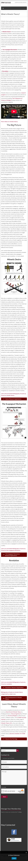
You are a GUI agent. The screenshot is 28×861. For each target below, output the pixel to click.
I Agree (14, 858)
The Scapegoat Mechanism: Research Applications (12, 554)
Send (4, 796)
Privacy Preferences (15, 855)
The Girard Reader (12, 715)
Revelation (5, 71)
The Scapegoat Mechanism (9, 49)
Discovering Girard (16, 713)
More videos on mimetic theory (9, 121)
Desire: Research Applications (13, 399)
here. (20, 812)
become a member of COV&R (17, 733)
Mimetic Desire (6, 31)
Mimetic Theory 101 (6, 723)
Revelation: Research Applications (14, 687)
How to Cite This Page (11, 739)
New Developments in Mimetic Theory (13, 698)
